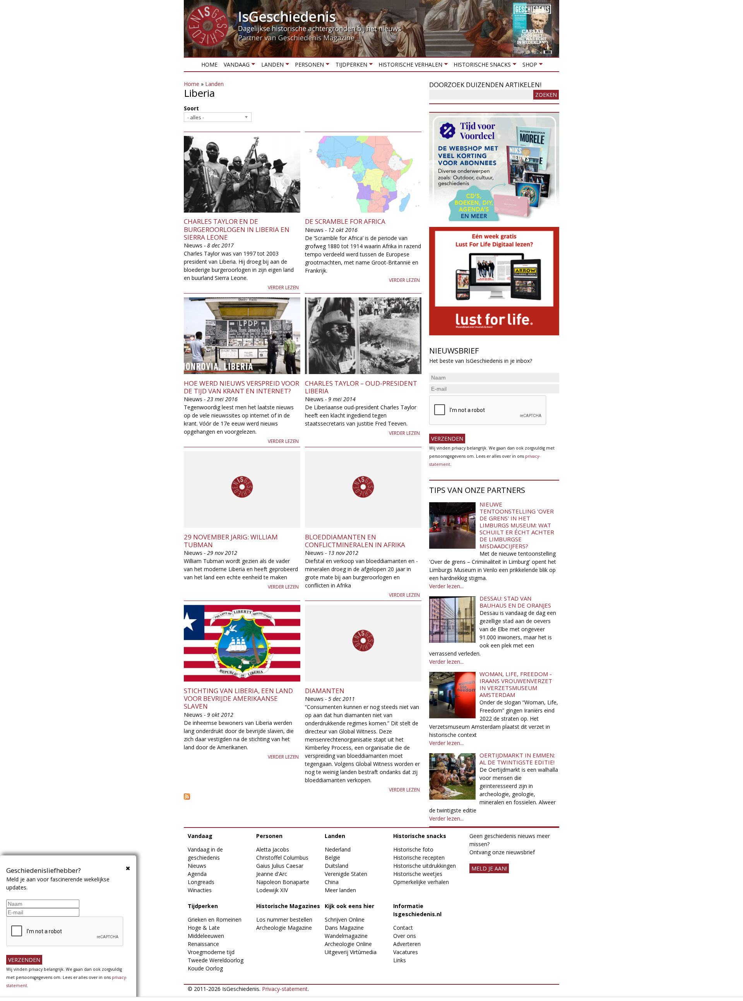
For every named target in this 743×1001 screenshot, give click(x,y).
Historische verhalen (408, 66)
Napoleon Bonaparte (282, 882)
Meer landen (340, 890)
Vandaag (235, 66)
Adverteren (407, 944)
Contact (403, 927)
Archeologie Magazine (284, 927)
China (332, 882)
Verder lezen (283, 287)
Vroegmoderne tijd (211, 952)
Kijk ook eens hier (349, 906)
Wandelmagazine (346, 935)
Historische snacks (480, 66)
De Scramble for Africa (345, 221)
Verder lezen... (446, 586)
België (332, 857)
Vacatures (405, 952)
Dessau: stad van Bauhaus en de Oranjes (515, 601)
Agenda (197, 873)
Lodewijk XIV (272, 890)
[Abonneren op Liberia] (302, 796)
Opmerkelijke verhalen (421, 882)
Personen (308, 66)
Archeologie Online (348, 944)
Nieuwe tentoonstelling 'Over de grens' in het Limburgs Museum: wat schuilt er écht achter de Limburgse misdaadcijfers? (516, 525)
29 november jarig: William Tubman (231, 540)
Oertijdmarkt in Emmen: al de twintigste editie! (517, 758)
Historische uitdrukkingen (424, 865)
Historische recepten (419, 857)
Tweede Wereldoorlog (215, 960)
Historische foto (413, 849)
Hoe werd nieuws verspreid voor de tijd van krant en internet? (241, 387)
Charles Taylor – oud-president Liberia (361, 387)
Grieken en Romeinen (214, 919)
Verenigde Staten (346, 873)
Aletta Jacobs (272, 849)
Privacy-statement (285, 988)
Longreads (201, 882)
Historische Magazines (288, 906)
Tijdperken (349, 66)
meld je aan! (489, 868)
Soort (191, 108)
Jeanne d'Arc (271, 873)
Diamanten (324, 690)
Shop (528, 66)
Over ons (404, 935)
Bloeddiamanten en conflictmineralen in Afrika (355, 540)
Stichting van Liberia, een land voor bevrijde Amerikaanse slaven (238, 698)
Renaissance (203, 944)
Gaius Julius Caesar (279, 865)
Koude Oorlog (205, 968)
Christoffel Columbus (282, 857)
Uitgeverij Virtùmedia (351, 952)
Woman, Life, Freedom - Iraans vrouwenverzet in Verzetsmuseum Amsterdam (515, 684)
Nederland (338, 849)
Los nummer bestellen (284, 919)
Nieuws (197, 865)
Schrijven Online (345, 919)
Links (399, 960)
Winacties (200, 890)
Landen (270, 66)
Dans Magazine (344, 927)
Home (209, 64)
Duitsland (336, 865)
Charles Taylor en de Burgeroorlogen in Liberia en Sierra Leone (236, 229)
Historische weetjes (417, 873)
